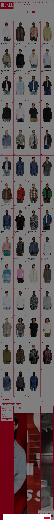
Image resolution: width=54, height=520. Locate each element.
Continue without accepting (7, 518)
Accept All (47, 518)
